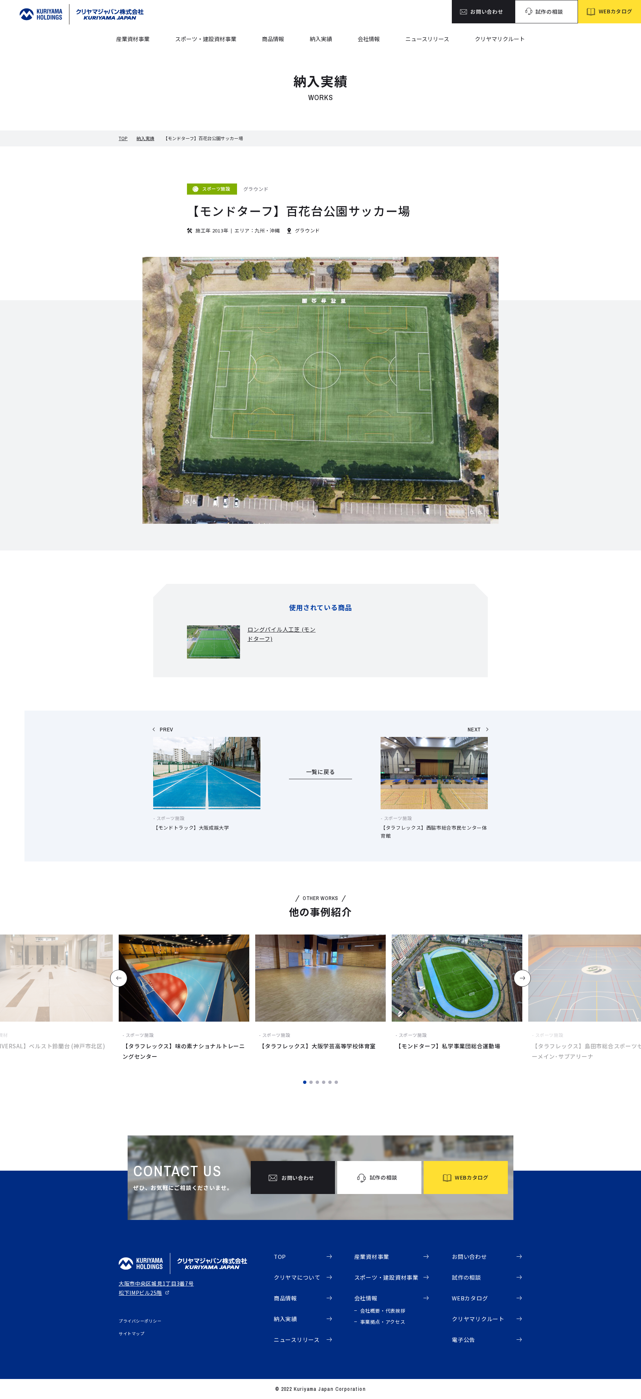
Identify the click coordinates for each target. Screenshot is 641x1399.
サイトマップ (131, 1333)
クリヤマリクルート (500, 39)
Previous (118, 978)
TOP (123, 138)
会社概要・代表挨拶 (383, 1310)
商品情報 (273, 39)
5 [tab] (330, 1082)
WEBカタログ (470, 1298)
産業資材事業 (132, 39)
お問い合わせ (469, 1256)
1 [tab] (304, 1082)
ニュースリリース (427, 39)
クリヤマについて (297, 1277)
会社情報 (369, 39)
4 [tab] (323, 1082)
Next (522, 978)
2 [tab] (311, 1082)
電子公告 (463, 1339)
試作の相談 (466, 1277)
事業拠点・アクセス (382, 1321)
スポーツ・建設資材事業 (205, 39)
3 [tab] (317, 1082)
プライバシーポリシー (140, 1321)
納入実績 (321, 39)
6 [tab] (336, 1082)
